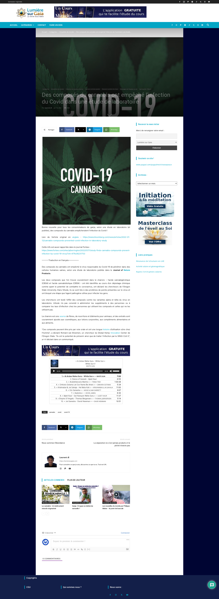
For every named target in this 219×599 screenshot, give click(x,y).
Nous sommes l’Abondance (53, 443)
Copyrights (31, 578)
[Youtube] (209, 2)
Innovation (115, 333)
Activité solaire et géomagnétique (150, 266)
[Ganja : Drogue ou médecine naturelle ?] (86, 494)
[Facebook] (180, 2)
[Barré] (64, 549)
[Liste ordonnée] (67, 549)
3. (83, 382)
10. (83, 401)
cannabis (52, 412)
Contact (42, 25)
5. (83, 387)
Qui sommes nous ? (72, 587)
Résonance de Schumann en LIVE (150, 261)
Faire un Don (55, 25)
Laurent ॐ (48, 108)
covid (59, 412)
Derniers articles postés (92, 89)
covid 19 (67, 412)
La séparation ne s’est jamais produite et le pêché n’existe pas (112, 444)
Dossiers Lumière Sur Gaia (110, 89)
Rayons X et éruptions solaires (149, 272)
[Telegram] (192, 2)
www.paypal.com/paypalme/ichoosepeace (154, 164)
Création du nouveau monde (74, 89)
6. (83, 390)
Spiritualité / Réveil (145, 89)
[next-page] (47, 513)
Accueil (13, 25)
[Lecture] (54, 371)
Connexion (125, 533)
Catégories (26, 25)
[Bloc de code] (78, 549)
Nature (127, 270)
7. (83, 393)
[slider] (116, 371)
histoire (106, 329)
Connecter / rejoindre (15, 2)
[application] (86, 371)
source (63, 316)
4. (83, 384)
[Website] (205, 2)
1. (83, 376)
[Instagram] (184, 2)
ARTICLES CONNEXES (54, 480)
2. (83, 379)
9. (83, 398)
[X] (201, 2)
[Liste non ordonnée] (71, 549)
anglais (75, 237)
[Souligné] (60, 549)
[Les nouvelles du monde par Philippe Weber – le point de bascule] (116, 494)
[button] (208, 25)
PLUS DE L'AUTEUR (76, 480)
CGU (28, 587)
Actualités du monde (66, 32)
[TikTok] (196, 2)
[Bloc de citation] (75, 549)
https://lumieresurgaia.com (68, 461)
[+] (88, 549)
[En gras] (53, 549)
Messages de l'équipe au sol (128, 89)
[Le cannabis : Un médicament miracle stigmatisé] (55, 494)
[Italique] (57, 549)
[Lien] (82, 549)
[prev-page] (43, 513)
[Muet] (111, 371)
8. (83, 396)
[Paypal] (188, 2)
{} (85, 549)
